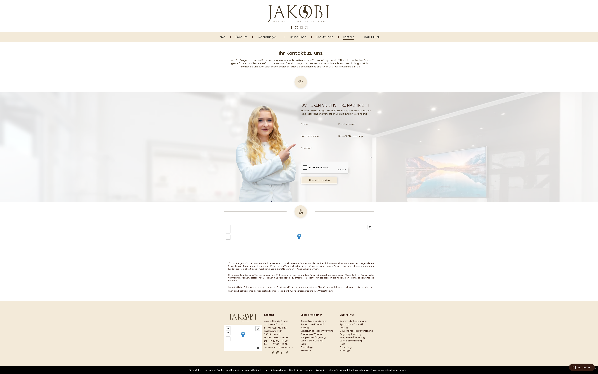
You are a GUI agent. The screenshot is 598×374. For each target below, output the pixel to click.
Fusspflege (307, 347)
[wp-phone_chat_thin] (301, 87)
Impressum (270, 347)
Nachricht (306, 148)
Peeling (305, 327)
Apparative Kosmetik (313, 324)
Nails (303, 344)
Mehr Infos (401, 370)
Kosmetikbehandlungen (314, 321)
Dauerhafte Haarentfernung (317, 331)
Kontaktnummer (310, 136)
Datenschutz (285, 347)
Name (304, 124)
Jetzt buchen (584, 367)
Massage (306, 350)
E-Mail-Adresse (346, 124)
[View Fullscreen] (228, 237)
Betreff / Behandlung (350, 136)
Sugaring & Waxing (311, 334)
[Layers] (370, 227)
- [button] (228, 231)
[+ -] (299, 240)
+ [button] (228, 227)
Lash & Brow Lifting (312, 340)
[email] (301, 28)
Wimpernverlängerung (313, 337)
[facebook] (291, 28)
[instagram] (296, 28)
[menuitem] (222, 37)
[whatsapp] (306, 28)
